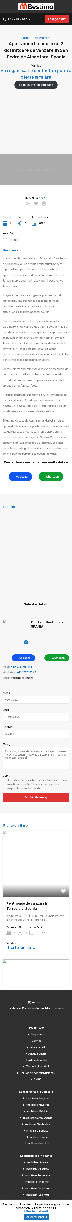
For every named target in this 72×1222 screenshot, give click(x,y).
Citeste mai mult (36, 1211)
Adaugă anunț (57, 19)
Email (6, 709)
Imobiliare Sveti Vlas (37, 1124)
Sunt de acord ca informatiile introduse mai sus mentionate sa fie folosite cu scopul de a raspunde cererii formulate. (37, 784)
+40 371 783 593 (21, 666)
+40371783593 (26, 672)
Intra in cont (37, 1047)
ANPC (37, 1079)
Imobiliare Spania (37, 1162)
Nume (6, 693)
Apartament (43, 37)
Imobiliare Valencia (37, 1194)
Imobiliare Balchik (37, 1111)
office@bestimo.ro (22, 677)
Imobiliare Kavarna (37, 1105)
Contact (37, 1040)
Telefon (8, 727)
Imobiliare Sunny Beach (37, 1117)
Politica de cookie (37, 1060)
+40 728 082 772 (19, 19)
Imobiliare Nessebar (37, 1143)
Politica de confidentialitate (37, 1073)
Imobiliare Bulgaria (37, 1098)
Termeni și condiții (37, 1066)
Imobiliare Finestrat (37, 1182)
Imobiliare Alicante (37, 1169)
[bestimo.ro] (36, 8)
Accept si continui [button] (36, 1217)
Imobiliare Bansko (37, 1130)
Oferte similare (20, 947)
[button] (20, 476)
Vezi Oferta (36, 883)
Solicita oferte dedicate (36, 85)
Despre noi (37, 1034)
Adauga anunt (37, 1053)
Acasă (25, 37)
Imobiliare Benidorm (37, 1188)
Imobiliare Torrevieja (37, 1175)
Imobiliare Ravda (37, 1137)
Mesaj (6, 744)
